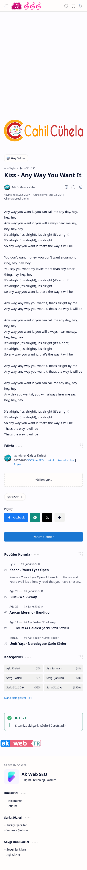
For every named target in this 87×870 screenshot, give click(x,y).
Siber (35, 460)
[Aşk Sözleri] (35, 622)
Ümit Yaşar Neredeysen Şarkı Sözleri (39, 644)
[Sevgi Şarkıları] (63, 678)
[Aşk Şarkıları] (63, 668)
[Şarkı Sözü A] (35, 606)
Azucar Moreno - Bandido (29, 612)
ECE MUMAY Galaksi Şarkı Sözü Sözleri (39, 628)
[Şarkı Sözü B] (35, 591)
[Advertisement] (43, 59)
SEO (29, 460)
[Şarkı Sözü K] (15, 497)
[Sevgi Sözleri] (51, 638)
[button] (6, 6)
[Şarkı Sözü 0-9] (23, 687)
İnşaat (18, 464)
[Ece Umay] (49, 622)
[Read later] (66, 187)
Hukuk (50, 460)
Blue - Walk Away (23, 597)
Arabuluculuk (65, 460)
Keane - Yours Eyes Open (29, 570)
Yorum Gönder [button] (43, 537)
